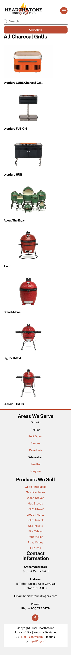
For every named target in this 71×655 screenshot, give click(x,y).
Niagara (35, 471)
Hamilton (35, 464)
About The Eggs (14, 220)
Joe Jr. (7, 266)
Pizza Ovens (35, 542)
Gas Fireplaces (35, 492)
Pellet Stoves (35, 509)
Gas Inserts (35, 525)
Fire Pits (35, 548)
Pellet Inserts (36, 520)
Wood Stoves (35, 497)
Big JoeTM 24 (12, 358)
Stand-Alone (12, 312)
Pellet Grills (35, 536)
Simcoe (35, 443)
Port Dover (35, 436)
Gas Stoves (35, 503)
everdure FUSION (15, 128)
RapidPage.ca (37, 641)
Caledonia (35, 450)
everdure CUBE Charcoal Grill (23, 82)
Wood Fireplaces (35, 486)
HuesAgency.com (31, 636)
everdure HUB (13, 174)
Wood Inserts (35, 514)
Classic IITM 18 (14, 404)
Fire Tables (35, 531)
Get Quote (35, 29)
